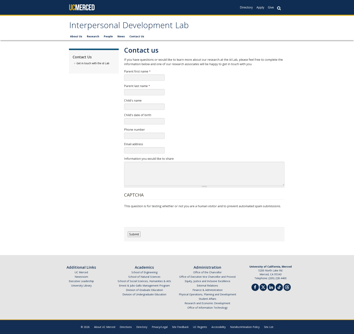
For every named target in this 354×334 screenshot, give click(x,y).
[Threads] (287, 287)
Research (93, 36)
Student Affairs (207, 299)
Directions (126, 327)
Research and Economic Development (207, 303)
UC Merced (81, 272)
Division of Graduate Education (144, 290)
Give (271, 7)
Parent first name (137, 71)
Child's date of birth (137, 115)
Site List (268, 327)
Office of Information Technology (207, 307)
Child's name (133, 100)
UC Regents (200, 327)
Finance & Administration (207, 290)
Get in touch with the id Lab (93, 63)
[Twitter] (263, 287)
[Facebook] (255, 287)
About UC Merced (104, 327)
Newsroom (81, 276)
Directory (246, 7)
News (121, 36)
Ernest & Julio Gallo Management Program (144, 285)
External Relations (207, 285)
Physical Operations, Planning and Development (207, 294)
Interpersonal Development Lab (129, 26)
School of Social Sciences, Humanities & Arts (144, 281)
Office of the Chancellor (207, 272)
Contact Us (136, 36)
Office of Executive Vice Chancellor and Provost (207, 276)
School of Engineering (144, 272)
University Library (81, 285)
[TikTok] (279, 287)
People (108, 36)
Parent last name (137, 86)
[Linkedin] (271, 287)
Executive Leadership (81, 281)
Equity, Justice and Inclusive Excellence (207, 281)
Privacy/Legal (160, 327)
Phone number (134, 130)
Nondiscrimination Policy (245, 327)
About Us (76, 36)
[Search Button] (279, 8)
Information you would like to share (149, 159)
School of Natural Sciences (144, 276)
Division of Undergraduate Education (144, 294)
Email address (133, 144)
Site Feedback (180, 327)
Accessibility (218, 327)
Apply (260, 7)
